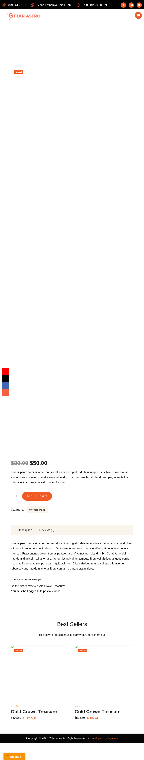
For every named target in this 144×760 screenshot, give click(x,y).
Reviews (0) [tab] (46, 530)
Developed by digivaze (103, 738)
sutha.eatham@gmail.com (54, 4)
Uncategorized (37, 509)
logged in (33, 591)
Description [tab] (25, 530)
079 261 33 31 (17, 4)
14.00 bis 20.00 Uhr (94, 4)
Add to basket (37, 496)
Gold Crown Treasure (34, 711)
